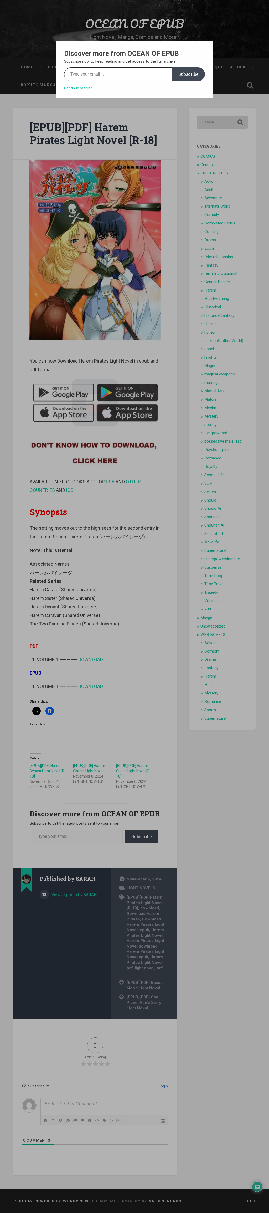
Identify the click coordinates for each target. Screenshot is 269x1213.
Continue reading (78, 88)
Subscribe (188, 74)
